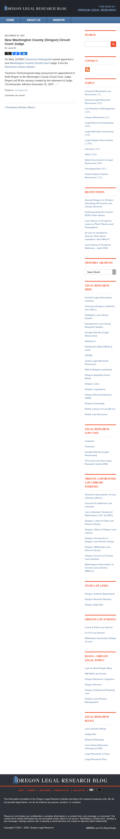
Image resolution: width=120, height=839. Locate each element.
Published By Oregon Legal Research (97, 8)
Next (32, 107)
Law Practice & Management (100, 108)
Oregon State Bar (94, 604)
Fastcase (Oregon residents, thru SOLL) (100, 308)
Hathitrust (90, 341)
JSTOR (88, 355)
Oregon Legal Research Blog (35, 10)
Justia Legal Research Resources (97, 362)
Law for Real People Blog (98, 668)
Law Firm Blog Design (101, 828)
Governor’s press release (20, 67)
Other (88, 154)
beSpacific (90, 734)
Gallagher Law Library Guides (96, 317)
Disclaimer (45, 790)
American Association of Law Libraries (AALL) (100, 496)
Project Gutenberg (94, 403)
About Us (33, 20)
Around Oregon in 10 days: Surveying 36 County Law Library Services (99, 203)
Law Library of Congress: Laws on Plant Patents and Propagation (99, 224)
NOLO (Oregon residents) (98, 369)
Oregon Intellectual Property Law (100, 692)
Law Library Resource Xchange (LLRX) (96, 747)
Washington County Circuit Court (30, 63)
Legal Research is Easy (97, 754)
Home (10, 20)
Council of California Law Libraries (98, 505)
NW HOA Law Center (95, 673)
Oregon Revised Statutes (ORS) (98, 396)
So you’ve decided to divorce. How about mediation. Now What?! (97, 236)
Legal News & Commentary (99, 123)
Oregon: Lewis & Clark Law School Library (99, 522)
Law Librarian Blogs (95, 728)
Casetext (89, 441)
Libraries (89, 149)
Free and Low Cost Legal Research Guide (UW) (98, 462)
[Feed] (87, 69)
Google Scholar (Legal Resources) (97, 334)
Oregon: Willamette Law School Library (97, 548)
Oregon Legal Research (42, 827)
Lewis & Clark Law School (98, 627)
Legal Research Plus (96, 759)
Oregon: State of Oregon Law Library (100, 531)
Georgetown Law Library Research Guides (98, 325)
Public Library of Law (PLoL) (100, 409)
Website (59, 20)
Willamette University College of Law (100, 640)
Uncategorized (21, 90)
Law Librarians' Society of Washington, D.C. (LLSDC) (99, 514)
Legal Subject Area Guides (99, 140)
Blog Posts (79, 790)
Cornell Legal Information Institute (98, 299)
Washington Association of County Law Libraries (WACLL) (99, 567)
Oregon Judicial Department (100, 594)
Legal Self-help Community (99, 131)
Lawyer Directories (95, 117)
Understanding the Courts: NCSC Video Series (99, 214)
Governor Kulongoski (39, 59)
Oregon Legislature (95, 389)
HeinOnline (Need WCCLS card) (98, 348)
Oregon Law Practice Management (96, 700)
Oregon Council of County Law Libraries (99, 557)
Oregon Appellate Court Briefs (97, 377)
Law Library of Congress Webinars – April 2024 (98, 246)
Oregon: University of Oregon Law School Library (99, 540)
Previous (11, 107)
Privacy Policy (62, 790)
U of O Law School (95, 633)
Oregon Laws (92, 384)
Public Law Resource (96, 414)
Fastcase (90, 446)
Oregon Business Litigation (99, 679)
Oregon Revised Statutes (98, 599)
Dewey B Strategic (94, 739)
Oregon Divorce (93, 684)
